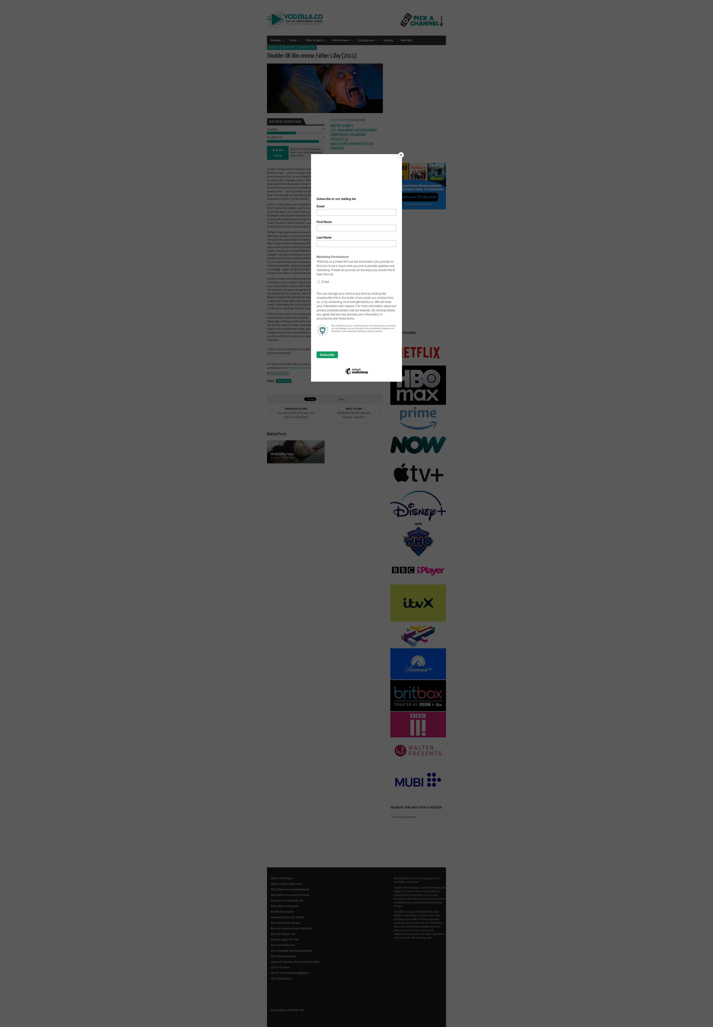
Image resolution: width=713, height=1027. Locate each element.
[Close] (401, 155)
